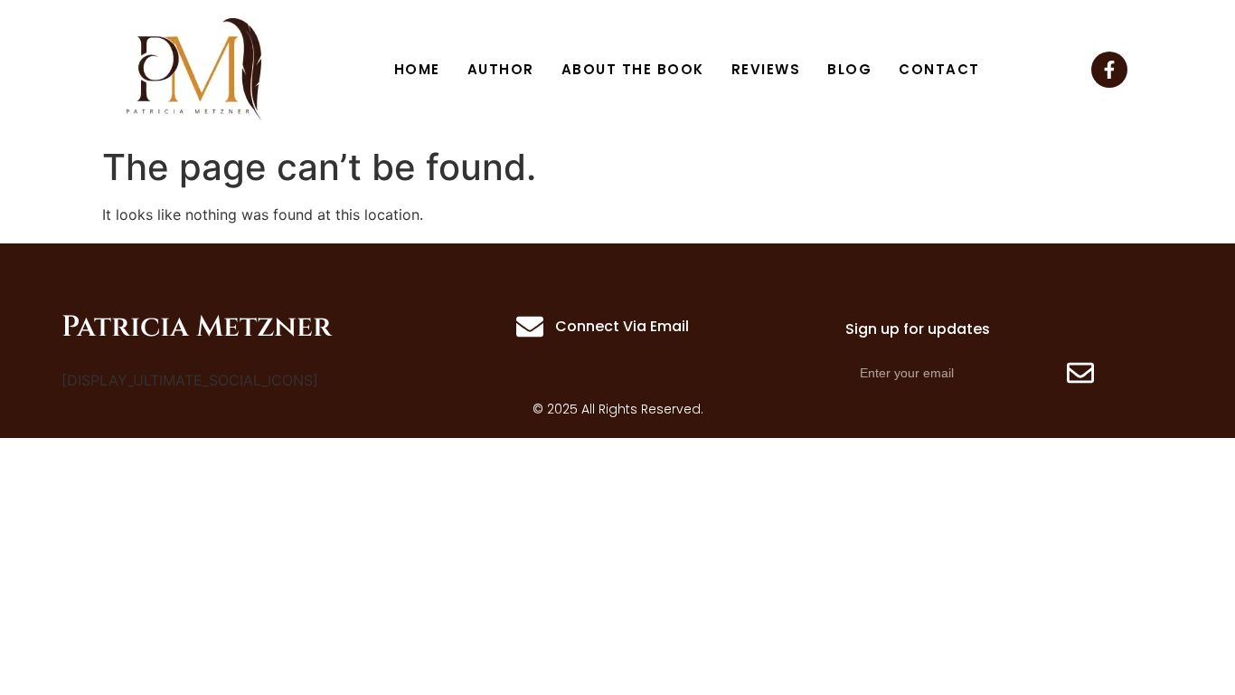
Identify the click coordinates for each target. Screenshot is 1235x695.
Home (417, 69)
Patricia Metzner (196, 327)
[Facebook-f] (1109, 70)
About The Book (632, 69)
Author (500, 69)
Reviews (766, 69)
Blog (849, 69)
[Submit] (1080, 373)
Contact (939, 69)
